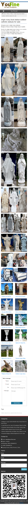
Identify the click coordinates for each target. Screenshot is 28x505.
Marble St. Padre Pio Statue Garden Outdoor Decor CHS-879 (21, 343)
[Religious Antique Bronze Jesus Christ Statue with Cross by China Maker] (7, 366)
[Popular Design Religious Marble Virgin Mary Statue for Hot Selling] (21, 350)
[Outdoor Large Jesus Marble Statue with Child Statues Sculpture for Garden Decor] (21, 366)
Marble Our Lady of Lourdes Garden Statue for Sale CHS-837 (7, 358)
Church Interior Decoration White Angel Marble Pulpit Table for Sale (7, 343)
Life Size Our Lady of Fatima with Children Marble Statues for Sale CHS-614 (7, 327)
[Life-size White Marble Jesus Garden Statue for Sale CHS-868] (7, 304)
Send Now (24, 469)
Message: (3, 462)
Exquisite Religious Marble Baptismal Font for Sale (13, 433)
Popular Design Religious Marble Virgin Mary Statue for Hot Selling (21, 358)
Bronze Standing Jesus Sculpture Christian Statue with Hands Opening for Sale (21, 312)
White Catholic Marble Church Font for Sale (12, 429)
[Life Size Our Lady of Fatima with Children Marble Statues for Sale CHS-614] (7, 319)
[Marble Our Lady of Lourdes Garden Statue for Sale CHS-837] (7, 350)
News (8, 13)
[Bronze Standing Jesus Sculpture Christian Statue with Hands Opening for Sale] (21, 304)
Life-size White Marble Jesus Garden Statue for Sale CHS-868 (7, 312)
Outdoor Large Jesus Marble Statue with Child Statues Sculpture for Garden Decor (21, 373)
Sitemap (21, 502)
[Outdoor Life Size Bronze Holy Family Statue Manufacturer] (7, 288)
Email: (9, 439)
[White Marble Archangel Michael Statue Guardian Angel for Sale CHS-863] (21, 319)
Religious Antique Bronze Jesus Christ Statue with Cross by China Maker (7, 373)
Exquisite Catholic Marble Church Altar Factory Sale (13, 427)
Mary (12, 13)
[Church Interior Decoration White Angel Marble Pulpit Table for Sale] (7, 335)
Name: (2, 453)
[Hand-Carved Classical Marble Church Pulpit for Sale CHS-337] (21, 288)
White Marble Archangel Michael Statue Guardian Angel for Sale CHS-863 (21, 327)
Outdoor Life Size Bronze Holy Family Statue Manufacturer (7, 296)
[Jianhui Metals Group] (10, 5)
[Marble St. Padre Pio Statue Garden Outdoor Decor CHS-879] (21, 335)
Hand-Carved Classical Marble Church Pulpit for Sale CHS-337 (21, 296)
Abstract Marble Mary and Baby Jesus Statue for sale (14, 431)
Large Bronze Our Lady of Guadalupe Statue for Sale (14, 425)
